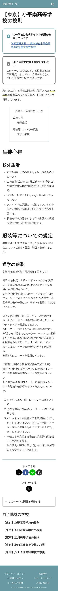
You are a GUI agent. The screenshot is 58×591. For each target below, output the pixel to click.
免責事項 (43, 574)
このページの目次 (25, 111)
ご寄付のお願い (15, 578)
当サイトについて (43, 578)
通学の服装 (23, 134)
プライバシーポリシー (15, 574)
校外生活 (22, 122)
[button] (39, 472)
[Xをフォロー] (29, 489)
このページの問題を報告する (24, 501)
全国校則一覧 (10, 4)
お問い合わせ (42, 583)
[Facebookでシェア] (25, 472)
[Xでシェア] (19, 472)
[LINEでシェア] (32, 472)
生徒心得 (18, 117)
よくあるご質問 (15, 583)
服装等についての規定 (25, 129)
